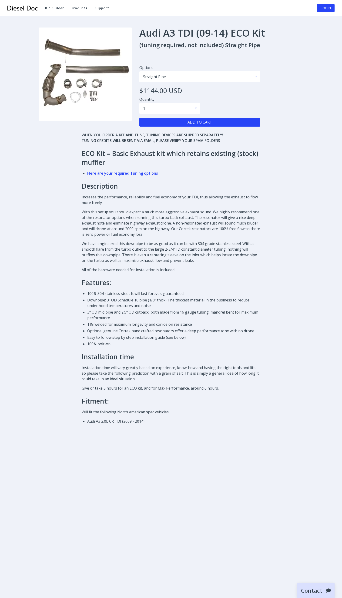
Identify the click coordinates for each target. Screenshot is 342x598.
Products (79, 8)
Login (326, 8)
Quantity (146, 99)
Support (103, 10)
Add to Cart (200, 122)
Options (146, 67)
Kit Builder (54, 8)
